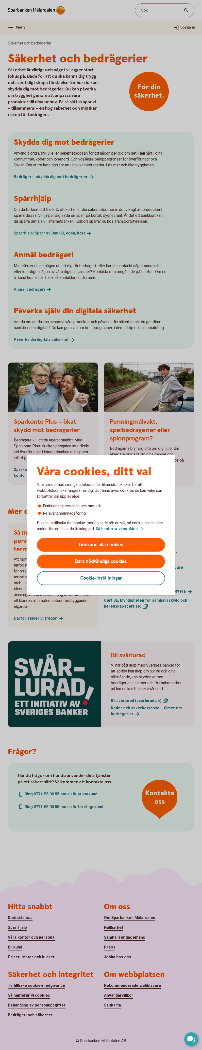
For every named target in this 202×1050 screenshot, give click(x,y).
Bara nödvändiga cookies (101, 561)
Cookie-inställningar (101, 578)
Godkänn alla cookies (101, 544)
